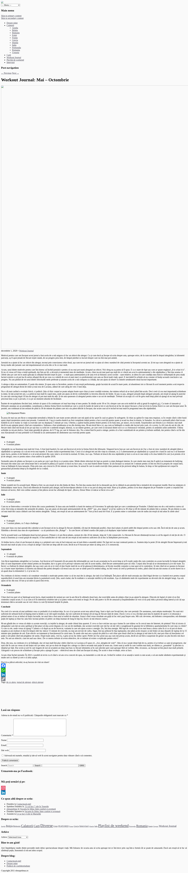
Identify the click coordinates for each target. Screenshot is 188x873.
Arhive (4, 837)
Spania (150, 826)
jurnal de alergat (24, 682)
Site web (5, 750)
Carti (9, 55)
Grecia (15, 40)
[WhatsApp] (94, 670)
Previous (6, 73)
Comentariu (7, 735)
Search (4, 765)
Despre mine (12, 23)
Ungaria (15, 52)
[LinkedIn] (94, 674)
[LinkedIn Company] (94, 792)
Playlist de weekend (15, 60)
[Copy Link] (94, 679)
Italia (14, 45)
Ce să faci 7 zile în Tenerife (36, 806)
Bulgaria (16, 33)
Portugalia (16, 47)
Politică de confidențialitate (18, 866)
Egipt (14, 35)
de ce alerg (11, 682)
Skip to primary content (11, 16)
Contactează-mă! (24, 804)
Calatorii (10, 25)
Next (15, 73)
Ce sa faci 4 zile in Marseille (28, 814)
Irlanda (15, 42)
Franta (15, 38)
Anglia (15, 28)
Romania (16, 50)
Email (3, 745)
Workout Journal (14, 57)
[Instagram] (94, 788)
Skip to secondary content (12, 18)
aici (158, 403)
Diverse (46, 825)
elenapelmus (12, 809)
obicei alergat (37, 682)
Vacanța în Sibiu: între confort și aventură (38, 809)
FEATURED (63, 826)
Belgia (15, 30)
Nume (3, 740)
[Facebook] (94, 665)
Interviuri (11, 62)
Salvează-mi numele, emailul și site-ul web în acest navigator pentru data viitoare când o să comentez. (48, 755)
